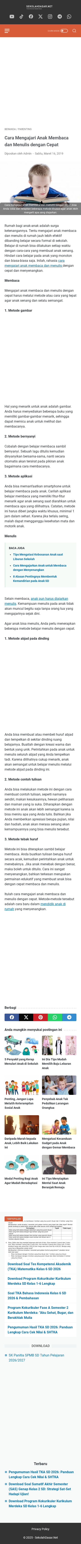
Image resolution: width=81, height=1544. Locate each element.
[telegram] (60, 16)
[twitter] (40, 16)
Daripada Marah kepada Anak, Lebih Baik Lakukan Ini (21, 1143)
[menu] (10, 31)
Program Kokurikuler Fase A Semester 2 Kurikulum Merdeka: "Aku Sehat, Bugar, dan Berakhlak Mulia (40, 1313)
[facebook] (31, 16)
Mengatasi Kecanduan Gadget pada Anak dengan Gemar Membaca (58, 1143)
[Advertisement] (40, 82)
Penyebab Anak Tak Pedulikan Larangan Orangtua (55, 1103)
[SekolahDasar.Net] (40, 7)
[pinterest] (40, 1017)
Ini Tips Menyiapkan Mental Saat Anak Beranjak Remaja (55, 1183)
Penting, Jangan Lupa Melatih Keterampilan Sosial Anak (19, 1103)
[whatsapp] (69, 16)
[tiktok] (21, 16)
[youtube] (12, 16)
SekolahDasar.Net (46, 1537)
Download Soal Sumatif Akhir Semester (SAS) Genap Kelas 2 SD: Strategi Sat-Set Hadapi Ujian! (40, 1489)
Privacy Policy (40, 1529)
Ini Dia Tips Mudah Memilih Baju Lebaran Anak (56, 1064)
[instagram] (50, 16)
